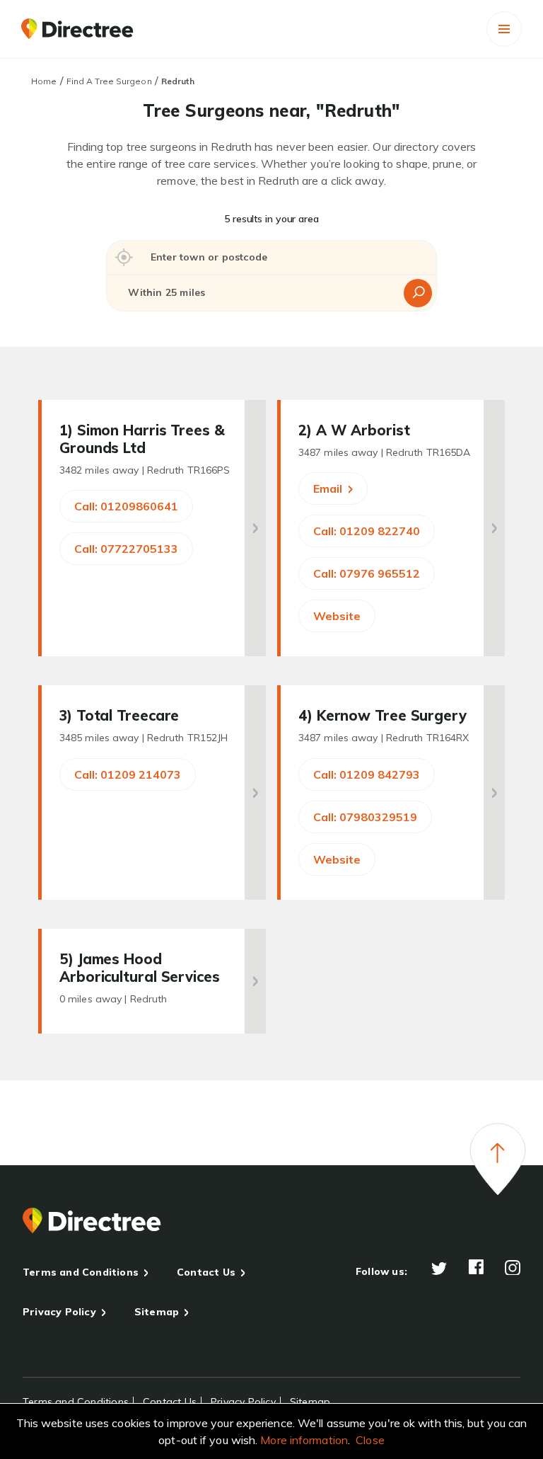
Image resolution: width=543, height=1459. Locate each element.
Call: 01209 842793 (366, 774)
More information (304, 1440)
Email (329, 488)
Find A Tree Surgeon (109, 81)
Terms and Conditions (81, 1272)
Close (370, 1440)
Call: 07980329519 (365, 817)
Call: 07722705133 (126, 549)
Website (337, 616)
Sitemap (156, 1311)
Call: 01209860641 (126, 506)
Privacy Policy (59, 1311)
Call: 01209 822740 (366, 531)
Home (44, 81)
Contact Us (206, 1272)
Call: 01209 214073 (127, 774)
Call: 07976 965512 (366, 573)
